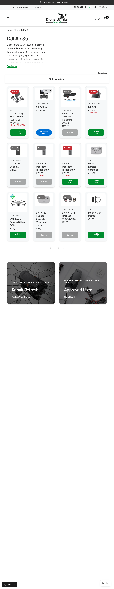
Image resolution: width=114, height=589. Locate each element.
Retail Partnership (23, 7)
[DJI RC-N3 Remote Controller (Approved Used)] (44, 199)
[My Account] (99, 18)
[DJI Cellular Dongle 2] (17, 150)
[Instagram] (78, 7)
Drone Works (42, 104)
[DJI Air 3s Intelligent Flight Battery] (44, 150)
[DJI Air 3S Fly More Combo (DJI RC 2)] (17, 97)
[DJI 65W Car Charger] (96, 199)
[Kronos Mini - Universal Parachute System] (70, 97)
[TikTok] (85, 7)
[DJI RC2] (96, 94)
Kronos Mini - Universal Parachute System (68, 118)
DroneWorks (16, 216)
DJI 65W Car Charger (94, 214)
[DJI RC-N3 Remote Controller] (96, 150)
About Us (10, 7)
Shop (16, 30)
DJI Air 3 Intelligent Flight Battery (68, 166)
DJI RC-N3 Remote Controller (93, 166)
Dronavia (66, 110)
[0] (104, 18)
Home (9, 30)
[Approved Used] (83, 283)
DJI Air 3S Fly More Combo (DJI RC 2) (16, 116)
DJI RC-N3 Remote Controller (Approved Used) (41, 219)
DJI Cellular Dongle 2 (15, 165)
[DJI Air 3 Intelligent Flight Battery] (70, 150)
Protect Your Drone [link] (21, 297)
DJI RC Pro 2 (42, 107)
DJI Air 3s (25, 30)
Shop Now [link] (69, 297)
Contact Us (37, 7)
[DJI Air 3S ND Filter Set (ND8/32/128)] (70, 199)
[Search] (94, 18)
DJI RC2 (92, 107)
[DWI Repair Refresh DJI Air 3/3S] (17, 202)
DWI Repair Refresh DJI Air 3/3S (17, 222)
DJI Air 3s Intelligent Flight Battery (42, 166)
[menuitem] (11, 7)
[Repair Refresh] (31, 283)
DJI (11, 110)
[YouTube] (82, 7)
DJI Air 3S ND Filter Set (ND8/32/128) (69, 215)
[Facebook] (74, 7)
